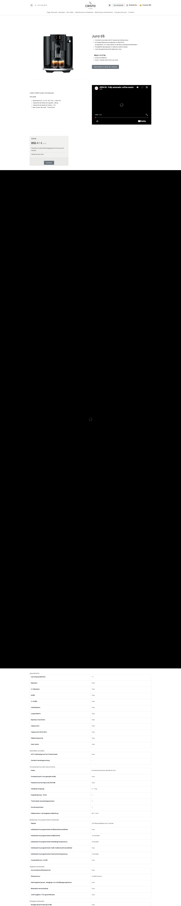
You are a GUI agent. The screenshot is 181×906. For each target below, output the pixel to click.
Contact (49, 163)
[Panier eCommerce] (109, 5)
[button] (31, 5)
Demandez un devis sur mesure (105, 67)
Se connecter (118, 5)
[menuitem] (131, 5)
